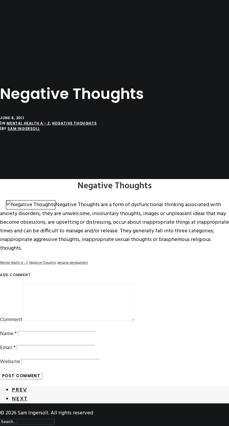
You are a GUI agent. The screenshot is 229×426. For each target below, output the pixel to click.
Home (17, 28)
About (18, 36)
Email (8, 347)
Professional (26, 45)
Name (8, 333)
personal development (72, 262)
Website (10, 361)
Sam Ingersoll (23, 128)
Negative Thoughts (74, 123)
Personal (21, 54)
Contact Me (24, 62)
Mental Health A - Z (28, 123)
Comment (11, 319)
